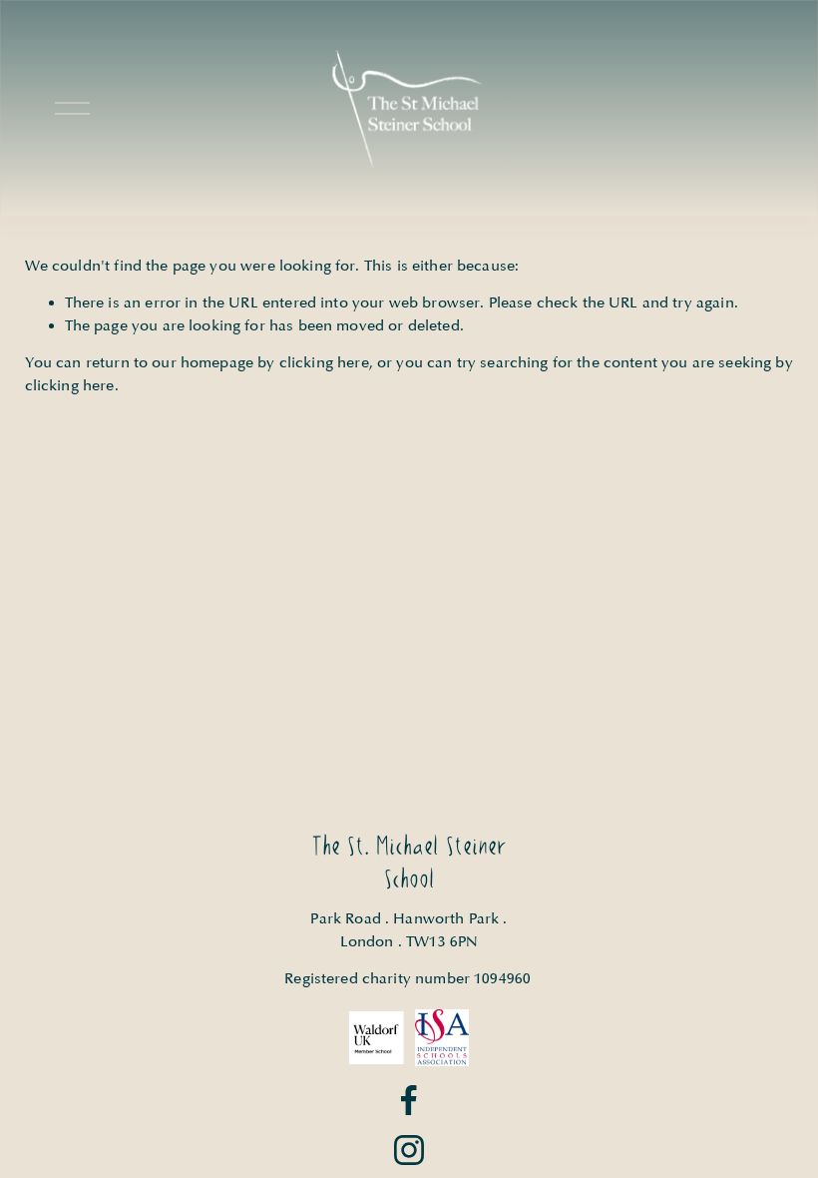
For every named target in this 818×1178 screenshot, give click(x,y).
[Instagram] (409, 1150)
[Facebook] (409, 1100)
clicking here (324, 362)
